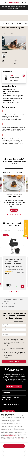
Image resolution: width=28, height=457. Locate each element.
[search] (5, 2)
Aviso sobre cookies (10, 435)
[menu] (2, 2)
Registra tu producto (14, 386)
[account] (22, 2)
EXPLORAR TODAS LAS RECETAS (14, 168)
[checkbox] (2, 338)
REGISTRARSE (15, 361)
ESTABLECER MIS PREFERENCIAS (14, 454)
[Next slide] (24, 246)
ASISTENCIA (6, 393)
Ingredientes (6, 23)
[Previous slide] (5, 246)
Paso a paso (14, 23)
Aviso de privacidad (18, 321)
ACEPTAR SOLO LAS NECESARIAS (14, 450)
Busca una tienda (8, 411)
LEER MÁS (14, 210)
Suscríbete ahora (26, 228)
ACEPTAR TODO (14, 446)
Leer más (6, 345)
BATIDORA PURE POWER (14, 78)
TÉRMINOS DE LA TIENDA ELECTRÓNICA (10, 399)
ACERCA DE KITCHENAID (10, 405)
